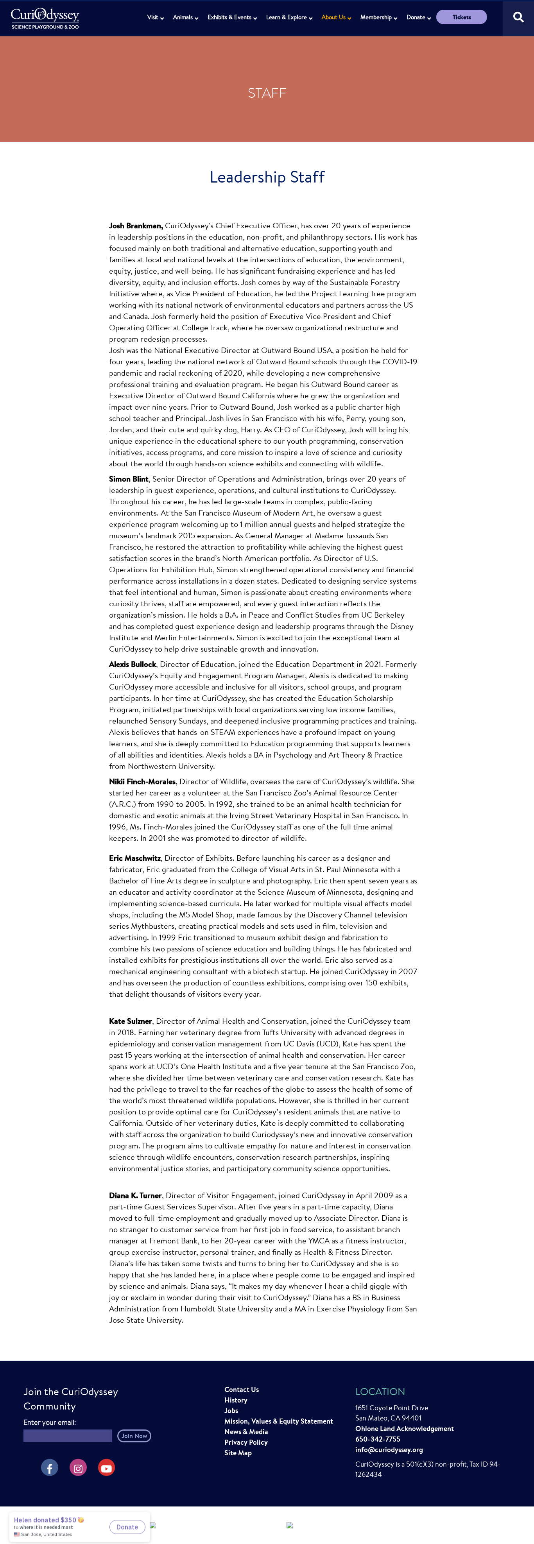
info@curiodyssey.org (389, 1449)
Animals (183, 17)
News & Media (246, 1432)
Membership (376, 17)
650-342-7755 (377, 1439)
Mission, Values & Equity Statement (278, 1421)
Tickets (462, 17)
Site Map (238, 1453)
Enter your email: (49, 1422)
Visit (152, 17)
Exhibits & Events (229, 17)
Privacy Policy (246, 1442)
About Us (334, 17)
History (235, 1400)
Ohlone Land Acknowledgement (404, 1428)
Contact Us (241, 1389)
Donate (416, 17)
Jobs (231, 1410)
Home (46, 14)
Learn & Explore (286, 17)
